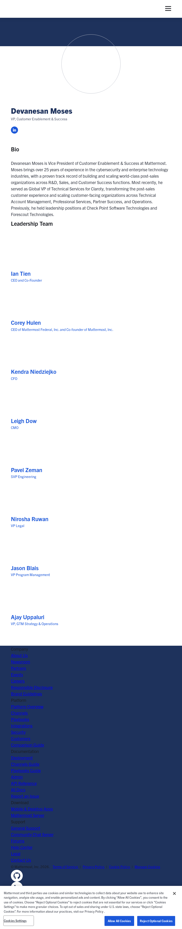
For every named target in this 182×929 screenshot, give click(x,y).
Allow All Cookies (119, 921)
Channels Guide (25, 764)
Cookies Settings (15, 921)
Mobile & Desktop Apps (32, 809)
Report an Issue (25, 796)
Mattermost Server (27, 815)
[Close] (174, 893)
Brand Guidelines (26, 693)
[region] (91, 907)
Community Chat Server (32, 834)
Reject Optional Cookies (156, 921)
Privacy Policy (94, 866)
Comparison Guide (27, 745)
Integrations (21, 725)
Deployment (22, 757)
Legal (15, 853)
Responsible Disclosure (32, 687)
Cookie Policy (120, 866)
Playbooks (20, 719)
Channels (19, 713)
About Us (19, 655)
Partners (18, 668)
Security (18, 732)
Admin (17, 777)
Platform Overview (27, 706)
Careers (18, 681)
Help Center (21, 847)
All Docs (18, 789)
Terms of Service (66, 866)
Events (17, 674)
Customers (20, 738)
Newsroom (20, 661)
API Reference (24, 783)
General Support (25, 828)
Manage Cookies (147, 866)
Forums (17, 840)
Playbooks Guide (26, 770)
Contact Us (21, 860)
